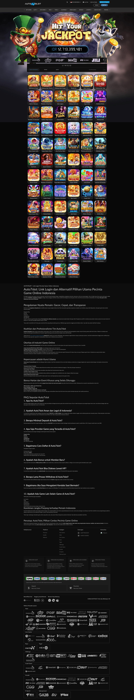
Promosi (106, 9)
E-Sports (88, 9)
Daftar (104, 5)
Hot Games (28, 9)
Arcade (81, 9)
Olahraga (64, 9)
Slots (35, 9)
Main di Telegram (105, 2)
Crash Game (73, 9)
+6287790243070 (84, 532)
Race (50, 9)
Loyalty (44, 535)
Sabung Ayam (97, 9)
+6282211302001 (84, 535)
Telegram (105, 532)
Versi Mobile (94, 2)
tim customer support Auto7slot (37, 335)
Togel (56, 9)
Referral (45, 537)
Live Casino (43, 9)
